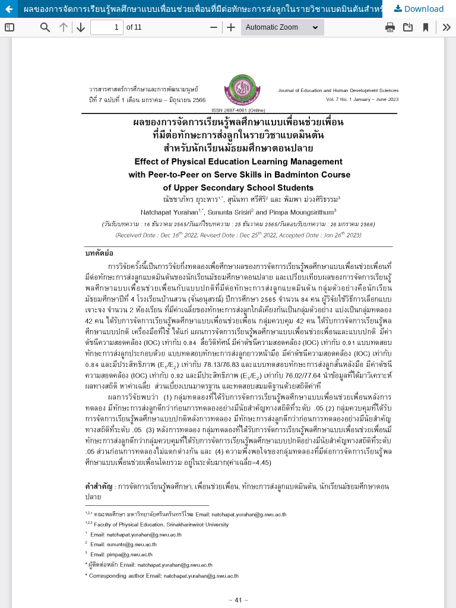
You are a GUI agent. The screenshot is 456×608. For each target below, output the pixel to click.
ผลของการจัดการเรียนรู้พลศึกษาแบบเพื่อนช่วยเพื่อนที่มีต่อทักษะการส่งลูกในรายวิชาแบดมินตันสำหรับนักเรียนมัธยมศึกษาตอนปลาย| (240, 8)
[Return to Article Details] (9, 9)
